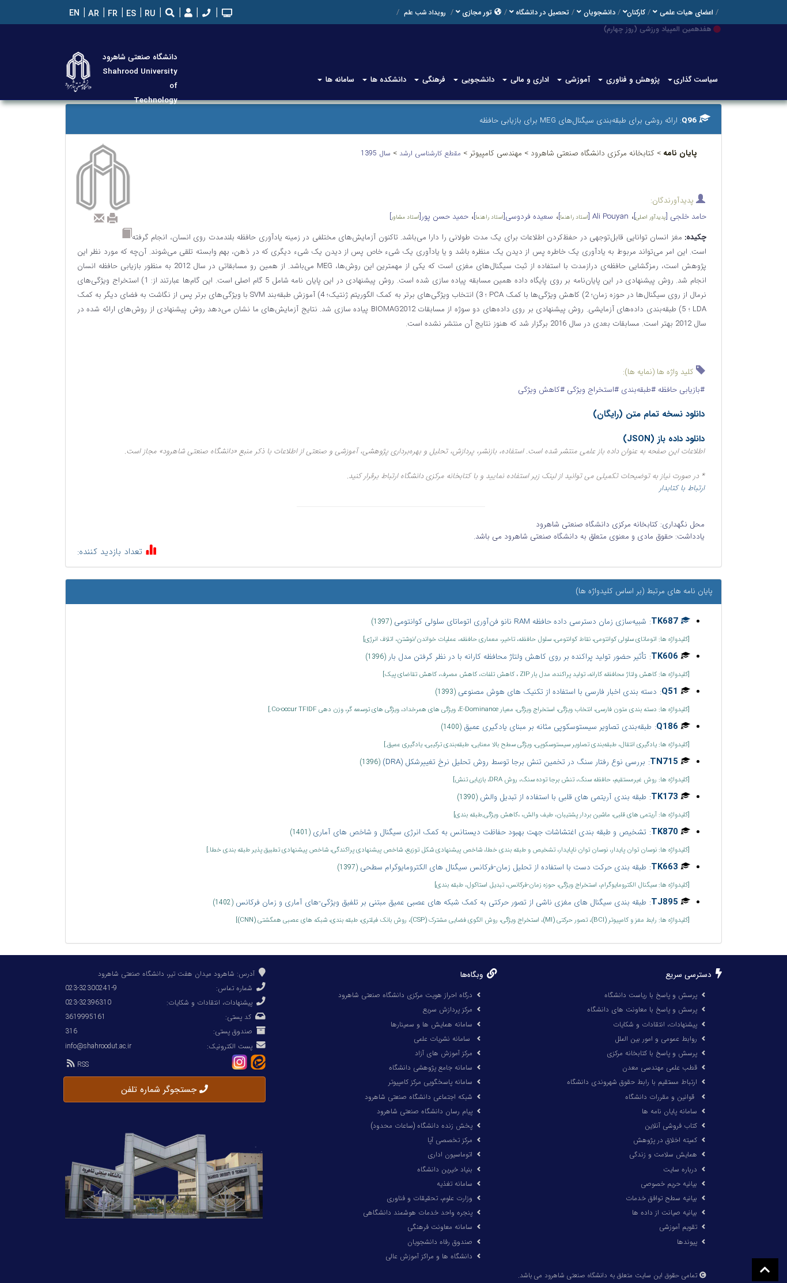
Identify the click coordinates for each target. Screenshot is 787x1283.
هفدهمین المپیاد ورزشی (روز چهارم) (657, 29)
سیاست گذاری (696, 80)
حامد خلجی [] (670, 217)
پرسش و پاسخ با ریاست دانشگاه (650, 995)
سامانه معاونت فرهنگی (439, 1226)
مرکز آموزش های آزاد (443, 1053)
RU (149, 14)
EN (73, 13)
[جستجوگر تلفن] (205, 14)
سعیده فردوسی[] (513, 217)
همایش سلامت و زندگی (663, 1154)
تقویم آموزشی (678, 1226)
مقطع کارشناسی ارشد (431, 153)
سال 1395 (377, 153)
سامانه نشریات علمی (443, 1038)
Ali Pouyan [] (593, 217)
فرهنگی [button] (432, 80)
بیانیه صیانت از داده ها (664, 1212)
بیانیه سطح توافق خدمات (661, 1198)
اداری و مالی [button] (528, 80)
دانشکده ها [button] (387, 80)
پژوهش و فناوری (632, 80)
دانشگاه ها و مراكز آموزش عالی (428, 1256)
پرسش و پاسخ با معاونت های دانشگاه (642, 1009)
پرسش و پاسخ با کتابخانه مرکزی (652, 1053)
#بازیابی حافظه (680, 390)
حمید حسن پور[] (428, 217)
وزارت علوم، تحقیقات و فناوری (429, 1198)
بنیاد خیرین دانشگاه (444, 1169)
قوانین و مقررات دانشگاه (659, 1096)
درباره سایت (680, 1169)
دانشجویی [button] (476, 80)
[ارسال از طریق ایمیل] (99, 218)
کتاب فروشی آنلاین (671, 1125)
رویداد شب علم (425, 12)
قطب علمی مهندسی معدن (659, 1067)
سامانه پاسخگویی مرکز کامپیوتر (430, 1081)
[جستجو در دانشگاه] (170, 14)
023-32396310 (88, 1002)
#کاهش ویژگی (541, 390)
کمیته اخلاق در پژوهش (665, 1140)
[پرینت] (112, 218)
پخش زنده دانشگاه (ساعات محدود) (421, 1125)
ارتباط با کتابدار (682, 488)
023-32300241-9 (91, 988)
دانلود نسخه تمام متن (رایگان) (649, 414)
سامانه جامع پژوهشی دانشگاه (430, 1067)
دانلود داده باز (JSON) (664, 439)
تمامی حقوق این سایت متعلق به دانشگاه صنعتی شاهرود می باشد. (607, 1275)
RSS (82, 1064)
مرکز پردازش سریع (447, 1009)
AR (92, 14)
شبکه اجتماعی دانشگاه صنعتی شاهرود (418, 1096)
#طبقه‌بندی (637, 390)
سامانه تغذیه (454, 1183)
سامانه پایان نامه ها (669, 1111)
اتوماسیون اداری (449, 1154)
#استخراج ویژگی (592, 390)
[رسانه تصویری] (226, 14)
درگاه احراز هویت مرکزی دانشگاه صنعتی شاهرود (405, 995)
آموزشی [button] (576, 80)
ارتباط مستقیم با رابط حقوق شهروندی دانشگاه (632, 1081)
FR (111, 14)
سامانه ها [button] (338, 80)
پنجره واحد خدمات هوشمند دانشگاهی (417, 1212)
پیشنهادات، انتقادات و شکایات (655, 1024)
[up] (765, 1269)
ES (130, 14)
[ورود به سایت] (186, 13)
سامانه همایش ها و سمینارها (431, 1024)
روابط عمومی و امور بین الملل (656, 1038)
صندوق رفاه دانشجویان (439, 1241)
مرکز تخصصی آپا (449, 1140)
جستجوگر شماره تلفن (160, 1090)
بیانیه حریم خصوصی (669, 1183)
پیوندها (687, 1241)
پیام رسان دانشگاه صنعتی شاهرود (424, 1111)
